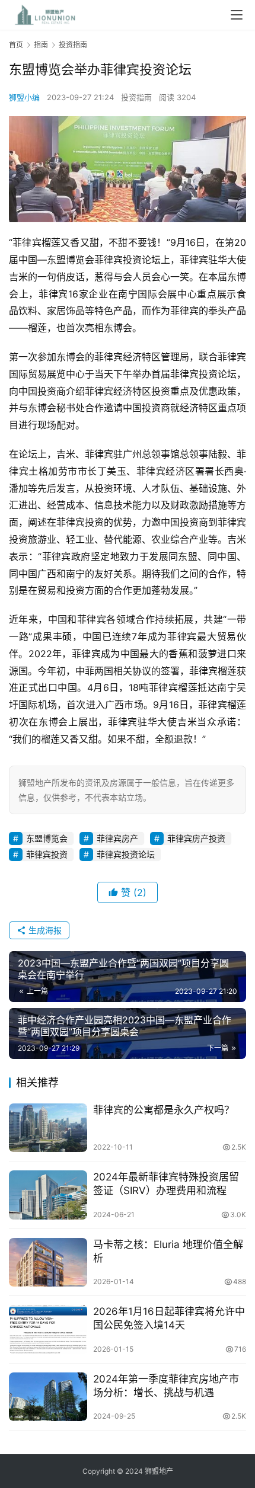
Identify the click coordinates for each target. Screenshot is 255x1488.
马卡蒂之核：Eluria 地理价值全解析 (168, 1251)
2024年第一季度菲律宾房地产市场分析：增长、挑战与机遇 (166, 1386)
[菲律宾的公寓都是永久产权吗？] (48, 1128)
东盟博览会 (47, 838)
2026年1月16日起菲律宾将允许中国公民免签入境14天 (169, 1318)
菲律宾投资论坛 (126, 854)
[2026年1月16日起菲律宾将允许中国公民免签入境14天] (48, 1329)
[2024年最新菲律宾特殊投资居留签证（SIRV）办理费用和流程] (48, 1195)
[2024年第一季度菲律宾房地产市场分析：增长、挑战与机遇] (48, 1397)
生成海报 (44, 930)
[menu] (236, 14)
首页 (16, 44)
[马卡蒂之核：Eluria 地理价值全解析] (48, 1262)
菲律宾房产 (117, 838)
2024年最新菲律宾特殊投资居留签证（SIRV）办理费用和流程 (166, 1183)
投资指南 (136, 97)
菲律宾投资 (47, 854)
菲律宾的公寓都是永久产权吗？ (163, 1110)
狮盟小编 (24, 97)
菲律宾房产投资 (196, 838)
